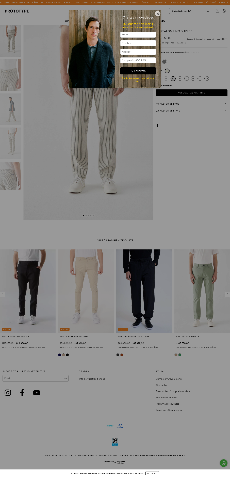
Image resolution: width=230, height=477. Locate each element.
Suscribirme (138, 71)
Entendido (152, 473)
